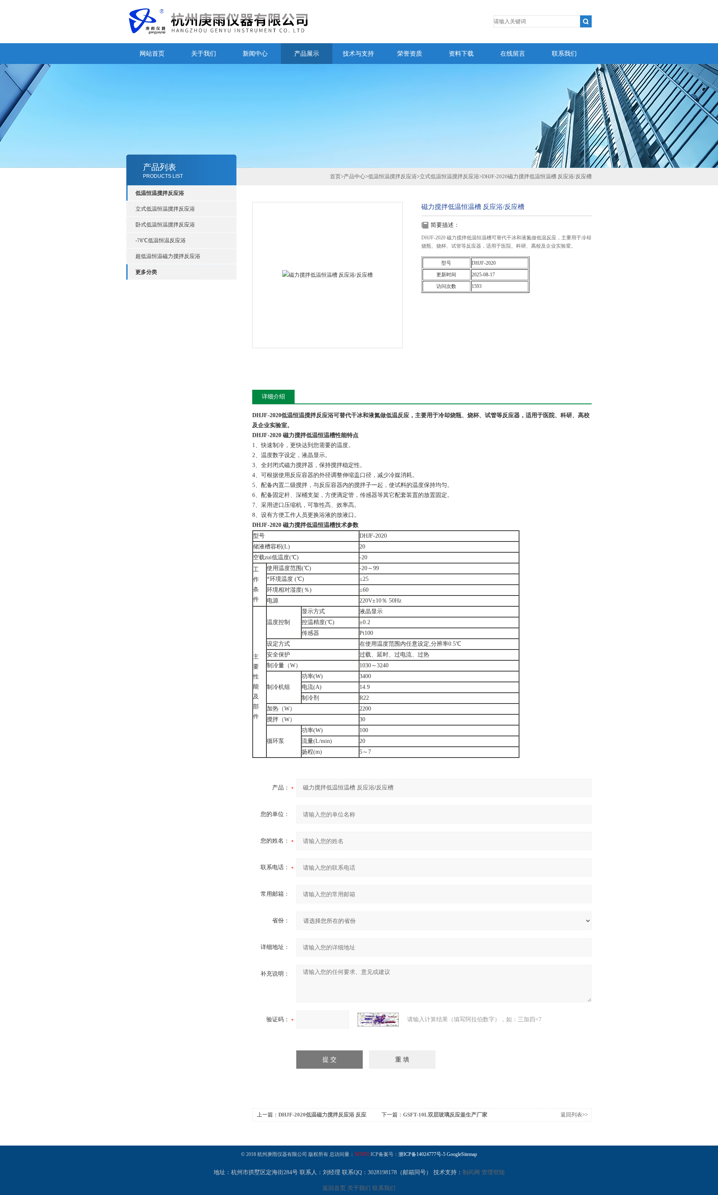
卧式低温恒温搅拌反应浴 (165, 224)
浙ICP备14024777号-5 (421, 1154)
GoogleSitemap (462, 1154)
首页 (335, 176)
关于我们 (203, 53)
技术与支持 (358, 53)
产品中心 (354, 176)
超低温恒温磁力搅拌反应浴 (167, 256)
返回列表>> (574, 1114)
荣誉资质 (409, 53)
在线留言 (512, 53)
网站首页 (152, 53)
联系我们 (564, 53)
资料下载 (461, 53)
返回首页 (334, 1188)
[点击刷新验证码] (378, 1020)
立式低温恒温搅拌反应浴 (165, 209)
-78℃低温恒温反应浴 (160, 240)
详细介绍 (273, 396)
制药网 (471, 1172)
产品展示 (306, 53)
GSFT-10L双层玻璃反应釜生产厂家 (445, 1114)
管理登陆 (493, 1172)
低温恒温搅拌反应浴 (159, 193)
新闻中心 (255, 53)
